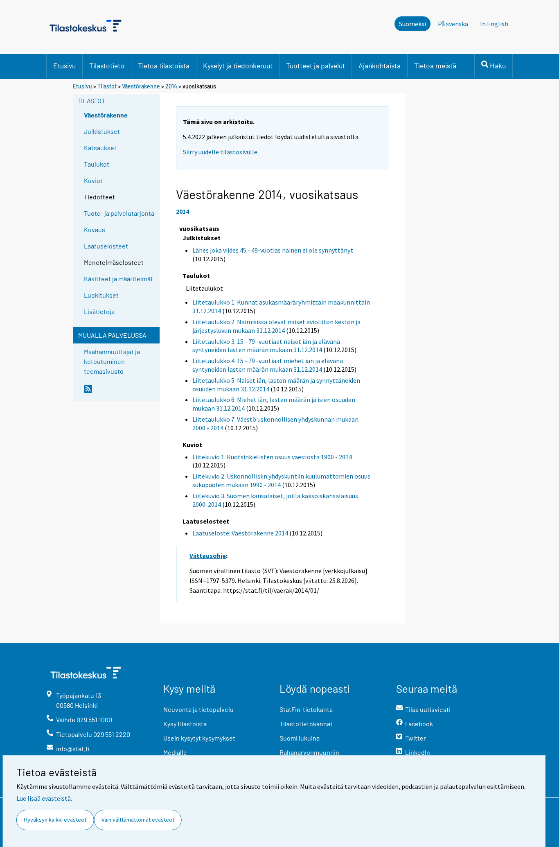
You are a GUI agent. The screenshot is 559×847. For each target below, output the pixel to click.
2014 (171, 86)
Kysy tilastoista (185, 723)
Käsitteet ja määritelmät (118, 278)
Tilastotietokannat (306, 723)
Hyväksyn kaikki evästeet (55, 819)
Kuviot (93, 180)
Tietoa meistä (435, 65)
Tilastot (107, 86)
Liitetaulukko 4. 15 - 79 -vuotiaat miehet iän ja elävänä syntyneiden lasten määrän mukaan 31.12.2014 (267, 365)
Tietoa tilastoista (163, 65)
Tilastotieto (106, 65)
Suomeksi (412, 24)
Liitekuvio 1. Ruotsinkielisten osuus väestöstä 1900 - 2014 (272, 457)
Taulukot (96, 164)
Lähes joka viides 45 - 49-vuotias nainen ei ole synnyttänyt (272, 250)
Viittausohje (207, 555)
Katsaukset (100, 147)
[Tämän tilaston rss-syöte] (120, 392)
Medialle (175, 752)
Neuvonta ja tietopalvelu (198, 709)
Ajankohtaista (379, 65)
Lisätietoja (99, 311)
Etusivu (64, 65)
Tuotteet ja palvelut (315, 65)
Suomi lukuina (300, 738)
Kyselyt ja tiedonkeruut (238, 65)
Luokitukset (101, 295)
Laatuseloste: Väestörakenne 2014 (240, 533)
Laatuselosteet (106, 246)
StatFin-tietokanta (306, 709)
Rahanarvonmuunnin (309, 752)
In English (494, 24)
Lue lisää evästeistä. (44, 798)
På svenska (453, 24)
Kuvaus (94, 229)
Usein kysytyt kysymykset (199, 738)
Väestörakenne (141, 86)
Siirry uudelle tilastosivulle (220, 152)
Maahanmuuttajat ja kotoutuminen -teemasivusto (112, 361)
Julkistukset (102, 131)
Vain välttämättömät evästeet (137, 819)
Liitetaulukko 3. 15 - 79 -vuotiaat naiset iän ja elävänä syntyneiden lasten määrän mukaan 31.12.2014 (266, 345)
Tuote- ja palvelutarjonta (119, 213)
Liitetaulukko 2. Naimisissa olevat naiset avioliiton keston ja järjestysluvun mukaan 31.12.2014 (276, 326)
